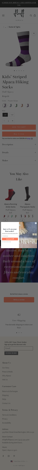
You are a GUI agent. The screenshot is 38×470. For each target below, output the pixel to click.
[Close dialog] (36, 223)
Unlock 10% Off (10, 239)
